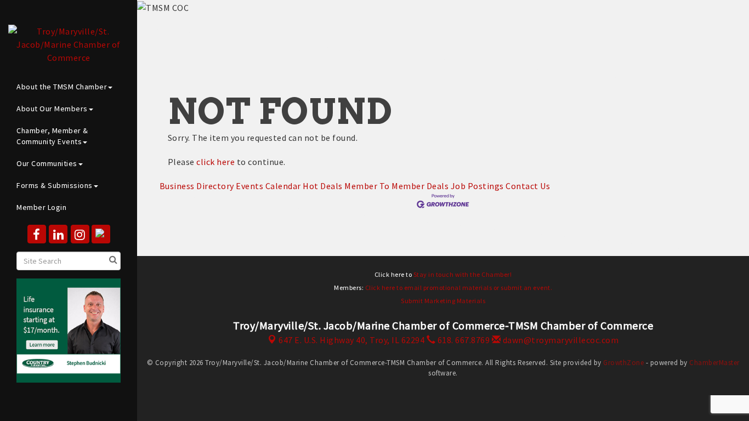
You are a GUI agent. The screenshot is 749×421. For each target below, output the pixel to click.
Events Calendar (268, 185)
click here (215, 161)
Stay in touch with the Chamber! (462, 274)
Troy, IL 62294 (351, 339)
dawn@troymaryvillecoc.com (560, 339)
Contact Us (528, 185)
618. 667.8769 (462, 339)
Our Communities (46, 163)
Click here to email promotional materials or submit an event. (459, 287)
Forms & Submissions (54, 185)
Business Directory (197, 185)
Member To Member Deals (396, 185)
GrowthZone (623, 362)
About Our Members (52, 108)
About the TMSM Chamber (61, 87)
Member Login (41, 207)
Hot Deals (323, 185)
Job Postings (477, 185)
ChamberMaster (714, 362)
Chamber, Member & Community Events (52, 136)
